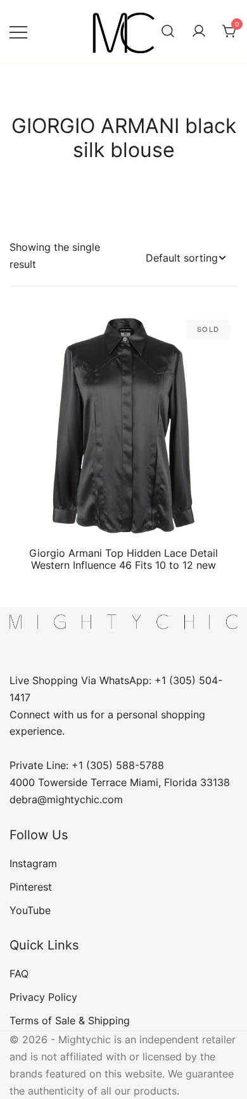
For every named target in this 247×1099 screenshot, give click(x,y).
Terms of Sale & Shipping (70, 1020)
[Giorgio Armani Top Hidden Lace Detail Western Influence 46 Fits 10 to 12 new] (124, 426)
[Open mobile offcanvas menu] (18, 31)
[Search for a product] (167, 32)
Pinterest (31, 886)
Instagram (33, 863)
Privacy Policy (43, 997)
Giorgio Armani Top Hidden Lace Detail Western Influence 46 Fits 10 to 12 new (123, 559)
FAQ (19, 973)
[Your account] (198, 31)
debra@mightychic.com (66, 799)
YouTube (30, 910)
